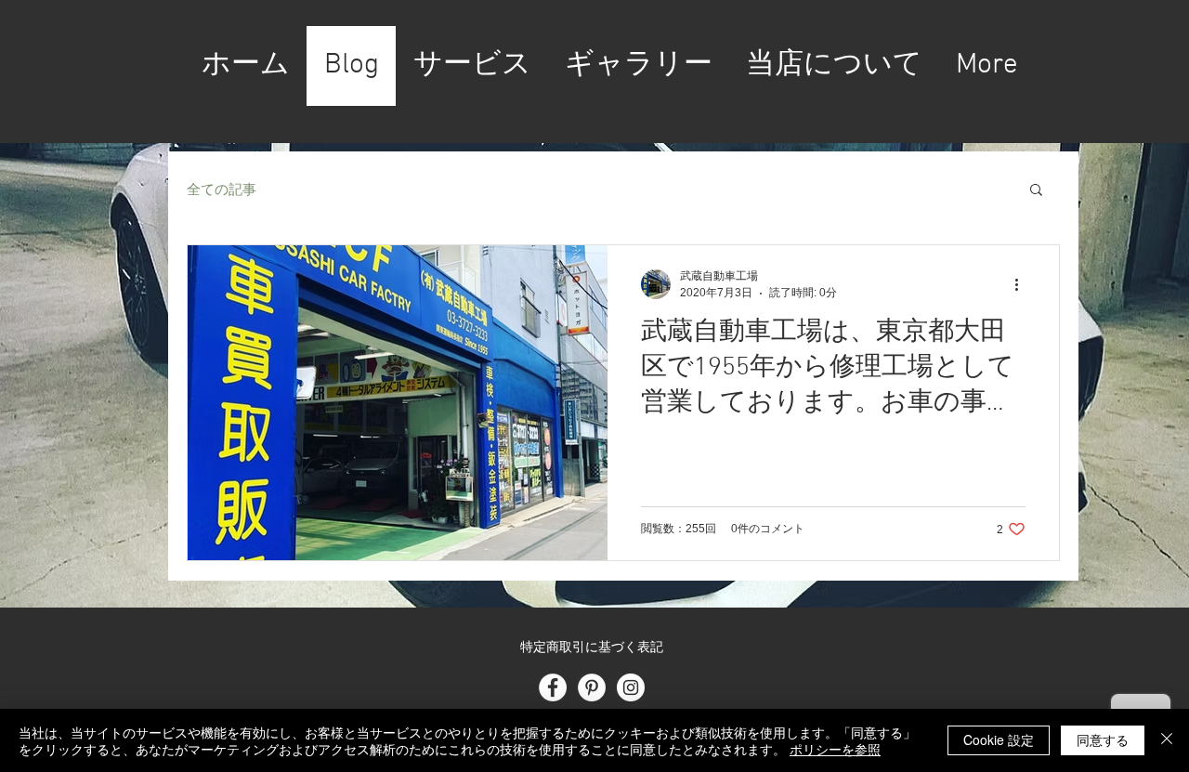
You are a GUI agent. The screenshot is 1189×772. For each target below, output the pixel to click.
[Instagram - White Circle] (631, 687)
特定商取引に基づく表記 (591, 648)
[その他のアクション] (1023, 284)
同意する (1103, 739)
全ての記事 (221, 189)
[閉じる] (1167, 740)
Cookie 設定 (998, 739)
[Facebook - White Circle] (553, 687)
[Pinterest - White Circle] (592, 687)
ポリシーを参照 (835, 748)
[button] (1036, 191)
